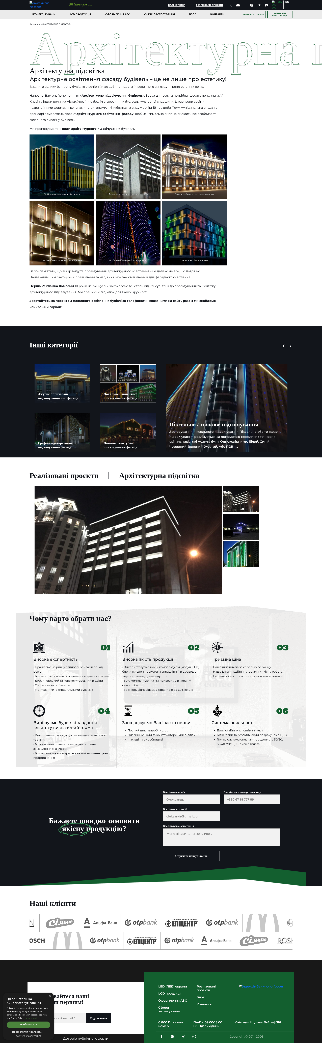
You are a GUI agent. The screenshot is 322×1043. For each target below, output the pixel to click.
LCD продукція (80, 14)
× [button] (50, 996)
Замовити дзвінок (253, 14)
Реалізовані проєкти (209, 5)
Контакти (217, 14)
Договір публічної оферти (85, 1038)
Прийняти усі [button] (28, 1024)
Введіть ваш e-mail (175, 809)
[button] (28, 1032)
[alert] (28, 1016)
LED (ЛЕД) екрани (44, 14)
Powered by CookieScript (28, 1036)
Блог (192, 14)
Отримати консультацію (280, 14)
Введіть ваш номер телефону (242, 792)
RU (287, 2)
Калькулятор (176, 5)
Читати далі (31, 1018)
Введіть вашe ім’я (174, 792)
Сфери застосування (159, 14)
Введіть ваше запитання (178, 826)
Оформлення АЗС (117, 14)
